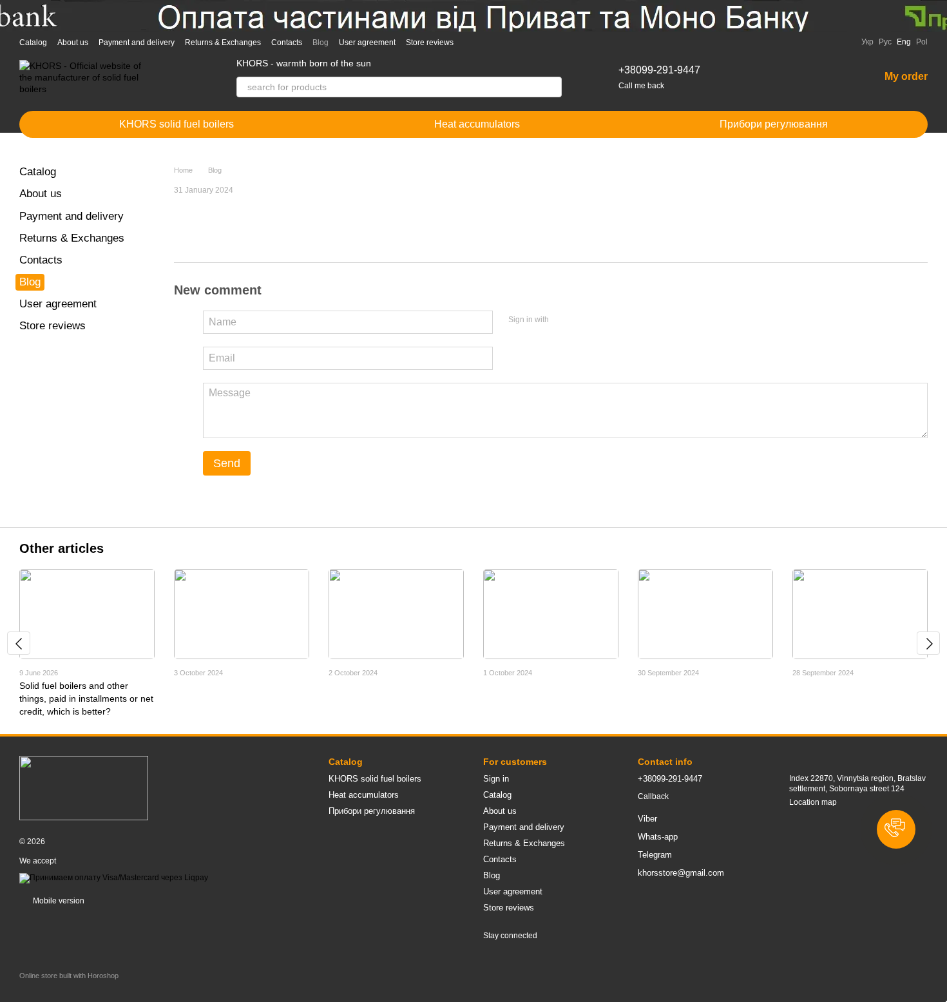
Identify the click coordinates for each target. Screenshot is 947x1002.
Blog (320, 42)
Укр (867, 42)
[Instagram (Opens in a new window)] (471, 42)
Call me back (641, 85)
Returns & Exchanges (223, 42)
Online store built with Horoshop (69, 975)
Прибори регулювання (774, 124)
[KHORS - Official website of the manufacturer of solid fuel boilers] (83, 787)
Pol (922, 42)
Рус (885, 42)
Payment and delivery (137, 42)
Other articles (61, 548)
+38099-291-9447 (659, 69)
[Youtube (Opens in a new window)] (518, 42)
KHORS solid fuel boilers (176, 124)
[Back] (18, 643)
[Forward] (928, 643)
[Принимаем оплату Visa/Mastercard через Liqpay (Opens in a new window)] (113, 877)
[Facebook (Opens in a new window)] (502, 42)
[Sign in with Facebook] (563, 320)
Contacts (286, 42)
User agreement (367, 42)
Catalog (33, 42)
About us (72, 42)
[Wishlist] (835, 77)
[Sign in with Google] (583, 320)
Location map (813, 802)
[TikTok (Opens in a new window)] (487, 42)
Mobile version (57, 900)
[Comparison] (802, 77)
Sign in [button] (496, 779)
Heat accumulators (477, 124)
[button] (896, 829)
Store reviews (430, 42)
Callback (653, 796)
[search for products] (551, 87)
